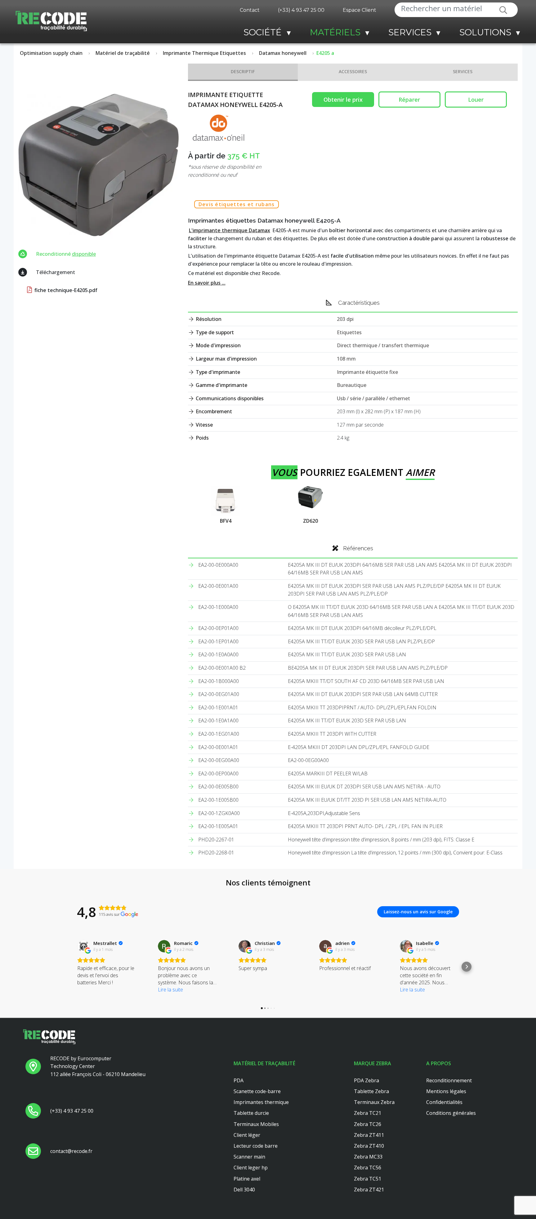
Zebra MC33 (368, 1156)
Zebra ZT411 (369, 1135)
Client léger (247, 1135)
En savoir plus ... (207, 282)
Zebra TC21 (367, 1113)
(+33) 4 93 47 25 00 (301, 10)
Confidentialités (444, 1102)
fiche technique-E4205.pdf (65, 290)
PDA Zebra (366, 1080)
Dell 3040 (244, 1189)
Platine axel (247, 1178)
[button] (69, 967)
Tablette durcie (251, 1113)
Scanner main (249, 1156)
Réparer (409, 99)
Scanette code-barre (257, 1091)
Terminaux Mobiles (256, 1124)
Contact (250, 10)
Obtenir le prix (343, 99)
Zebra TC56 (367, 1167)
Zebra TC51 (367, 1178)
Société (262, 32)
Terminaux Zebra (374, 1102)
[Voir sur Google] (83, 946)
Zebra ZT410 (369, 1145)
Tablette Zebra (371, 1091)
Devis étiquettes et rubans (237, 204)
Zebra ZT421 (369, 1189)
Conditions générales (451, 1113)
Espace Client (359, 10)
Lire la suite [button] (170, 989)
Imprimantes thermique (261, 1102)
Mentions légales (446, 1091)
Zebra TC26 (367, 1124)
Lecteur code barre (256, 1145)
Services (409, 32)
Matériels (335, 32)
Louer (476, 99)
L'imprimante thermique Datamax (229, 230)
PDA (238, 1080)
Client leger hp (251, 1167)
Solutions (485, 32)
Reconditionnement (449, 1080)
